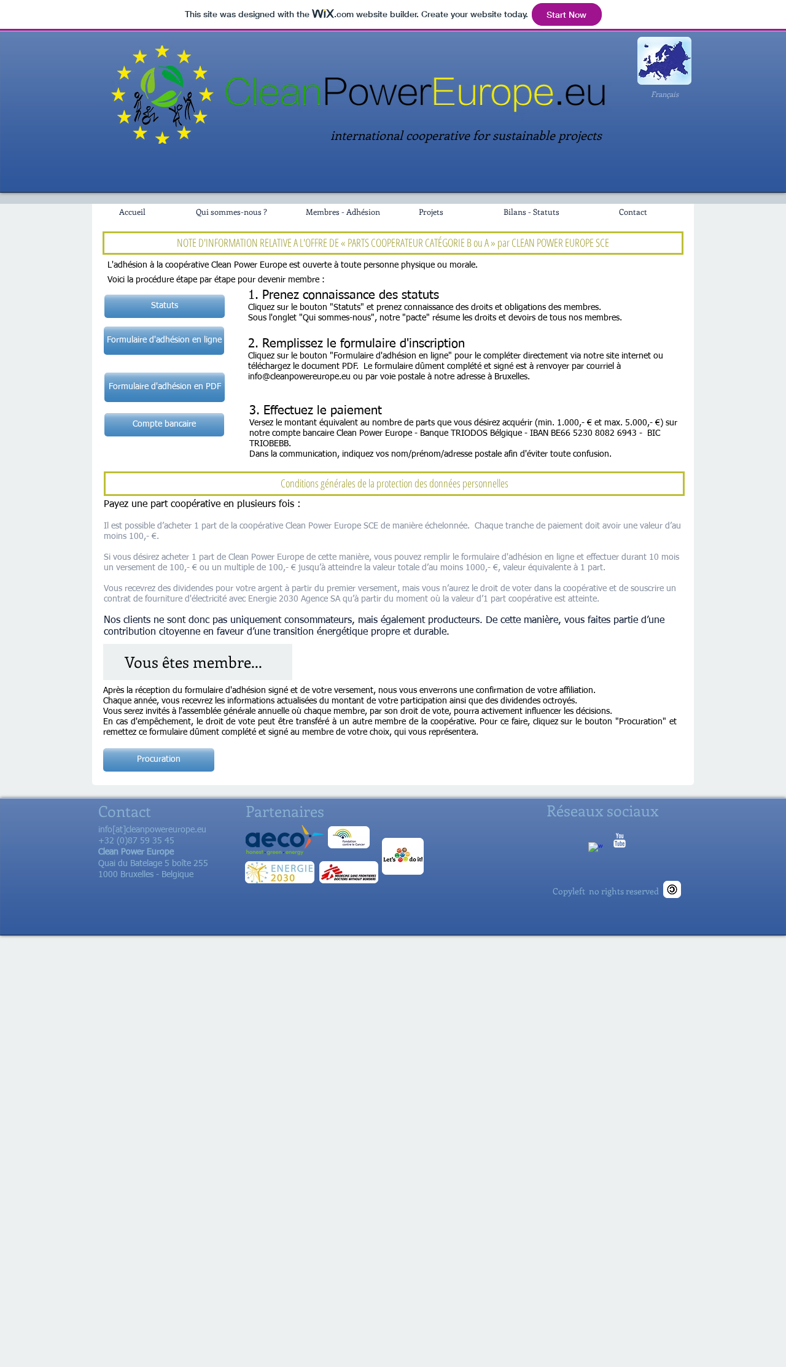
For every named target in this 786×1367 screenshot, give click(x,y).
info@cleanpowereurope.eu (299, 377)
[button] (164, 424)
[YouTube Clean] (619, 840)
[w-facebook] (595, 849)
